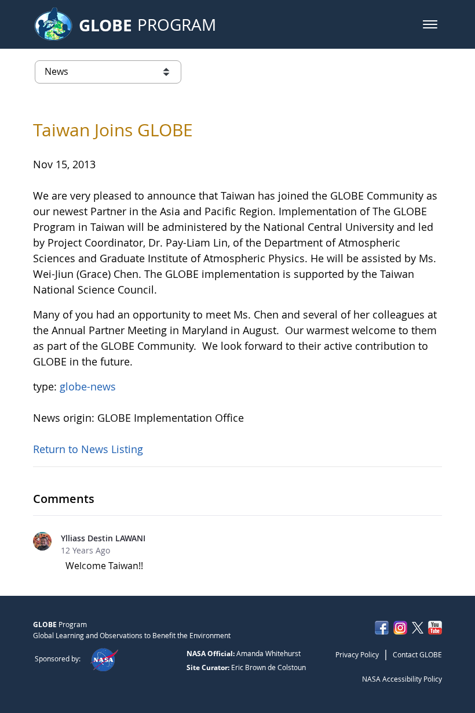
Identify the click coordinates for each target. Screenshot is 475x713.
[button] (430, 24)
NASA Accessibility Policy (402, 678)
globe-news (88, 386)
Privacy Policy (357, 654)
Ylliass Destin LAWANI (103, 538)
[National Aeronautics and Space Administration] (104, 658)
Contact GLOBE (417, 654)
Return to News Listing (88, 449)
